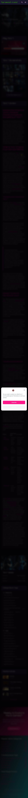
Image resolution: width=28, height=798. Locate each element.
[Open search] (22, 2)
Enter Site (14, 402)
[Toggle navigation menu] (25, 2)
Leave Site (14, 407)
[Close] (24, 390)
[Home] (9, 2)
